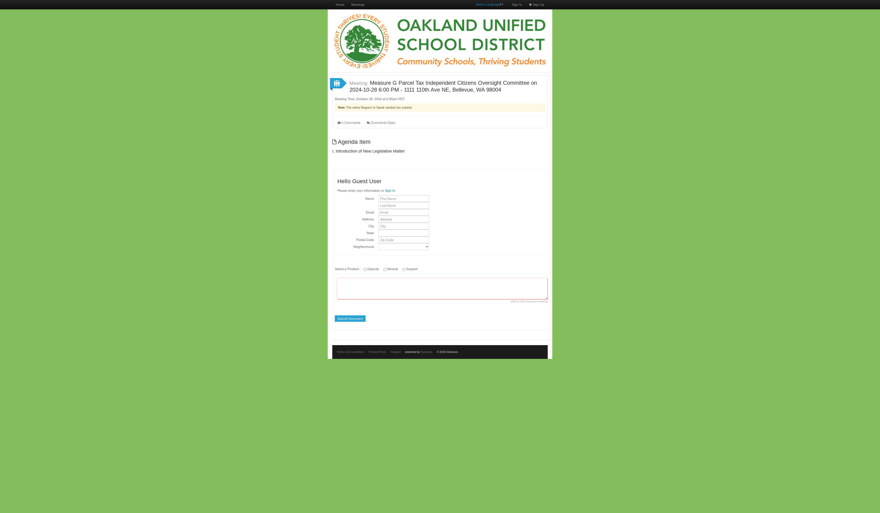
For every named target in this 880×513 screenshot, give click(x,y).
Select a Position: (348, 269)
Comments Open (383, 122)
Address (368, 219)
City (371, 226)
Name (369, 198)
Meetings (358, 4)
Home (340, 4)
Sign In (517, 4)
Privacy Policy (377, 352)
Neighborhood (363, 246)
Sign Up (538, 4)
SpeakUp (426, 352)
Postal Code (365, 240)
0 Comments (350, 122)
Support (396, 352)
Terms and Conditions (350, 352)
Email (370, 212)
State (370, 233)
